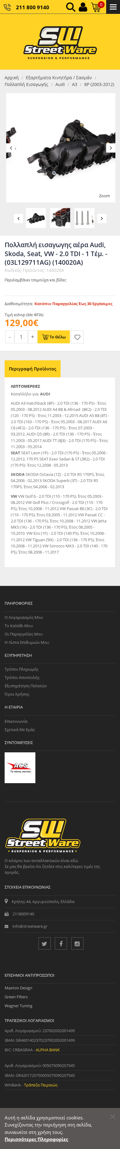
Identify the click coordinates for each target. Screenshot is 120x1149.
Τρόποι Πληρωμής (21, 669)
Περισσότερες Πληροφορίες (36, 1139)
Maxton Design (18, 988)
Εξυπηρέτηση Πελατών (26, 686)
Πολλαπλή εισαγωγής (26, 84)
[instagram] (77, 943)
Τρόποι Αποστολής (22, 677)
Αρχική (12, 77)
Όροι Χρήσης (17, 694)
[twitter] (44, 943)
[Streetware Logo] (60, 42)
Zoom (104, 195)
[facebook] (61, 943)
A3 (74, 84)
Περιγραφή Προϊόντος (32, 369)
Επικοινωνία (16, 721)
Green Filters (16, 997)
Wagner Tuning (18, 1005)
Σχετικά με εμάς (20, 729)
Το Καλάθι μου (19, 625)
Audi (60, 84)
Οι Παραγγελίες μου (24, 634)
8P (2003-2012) (99, 84)
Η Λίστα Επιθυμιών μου (27, 642)
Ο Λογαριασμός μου (24, 617)
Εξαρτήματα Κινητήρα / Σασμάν (59, 77)
